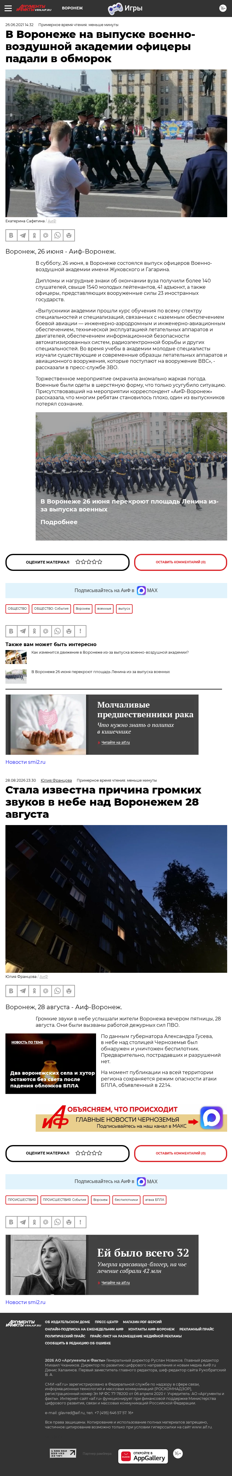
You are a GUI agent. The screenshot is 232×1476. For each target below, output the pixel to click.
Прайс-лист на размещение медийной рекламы (136, 1336)
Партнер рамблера (97, 1453)
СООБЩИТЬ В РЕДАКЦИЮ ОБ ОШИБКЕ (78, 1343)
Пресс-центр (106, 1322)
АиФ (52, 221)
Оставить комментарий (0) (181, 562)
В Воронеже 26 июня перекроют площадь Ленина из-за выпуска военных (129, 505)
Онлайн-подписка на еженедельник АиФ (84, 1329)
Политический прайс (65, 1336)
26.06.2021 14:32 (19, 24)
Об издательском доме (67, 1322)
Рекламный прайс (196, 1329)
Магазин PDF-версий (142, 1322)
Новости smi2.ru (25, 762)
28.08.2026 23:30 (20, 780)
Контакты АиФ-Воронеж (151, 1329)
